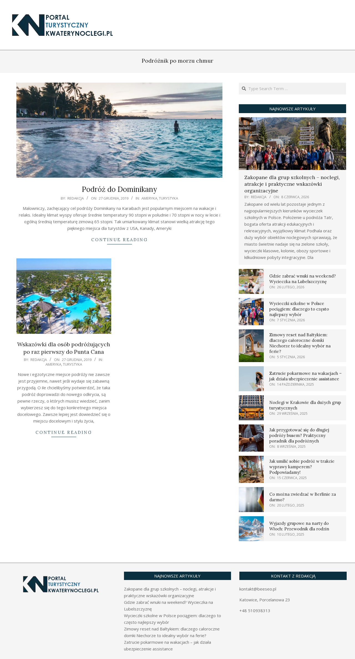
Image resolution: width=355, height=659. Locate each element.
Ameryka (149, 198)
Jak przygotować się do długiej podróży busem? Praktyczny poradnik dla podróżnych (299, 435)
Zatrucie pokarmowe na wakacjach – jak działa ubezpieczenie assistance (305, 376)
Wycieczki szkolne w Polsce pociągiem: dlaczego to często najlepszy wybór (299, 309)
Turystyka (168, 198)
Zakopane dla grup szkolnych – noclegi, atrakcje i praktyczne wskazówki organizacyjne (292, 184)
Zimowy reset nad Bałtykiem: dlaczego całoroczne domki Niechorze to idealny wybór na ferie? (300, 343)
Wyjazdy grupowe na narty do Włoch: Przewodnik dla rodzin (299, 526)
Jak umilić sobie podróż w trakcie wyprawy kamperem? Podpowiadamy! (301, 467)
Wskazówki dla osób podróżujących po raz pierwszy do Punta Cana (63, 348)
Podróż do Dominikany (119, 189)
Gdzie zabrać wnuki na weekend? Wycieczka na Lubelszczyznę (302, 278)
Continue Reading (119, 239)
